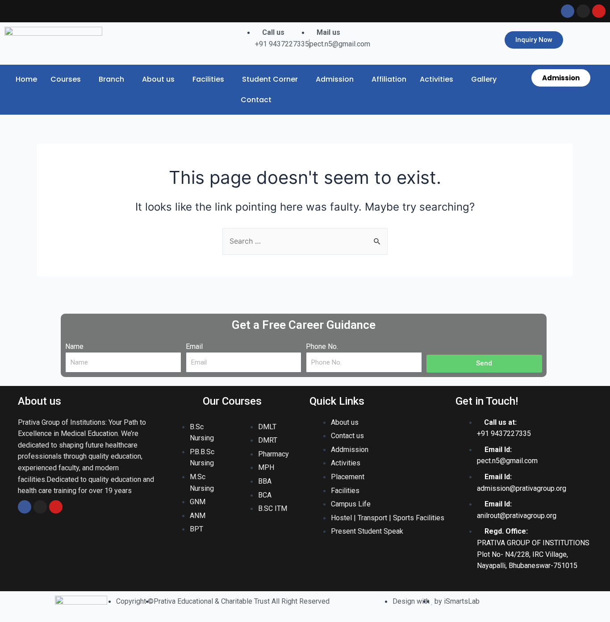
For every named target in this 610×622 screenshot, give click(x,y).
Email (194, 346)
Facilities (208, 79)
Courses (65, 79)
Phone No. (322, 346)
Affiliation (389, 79)
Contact (256, 100)
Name (74, 346)
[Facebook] (24, 507)
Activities (436, 79)
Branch (111, 79)
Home (26, 79)
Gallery (484, 79)
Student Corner (270, 79)
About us (158, 79)
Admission (335, 79)
